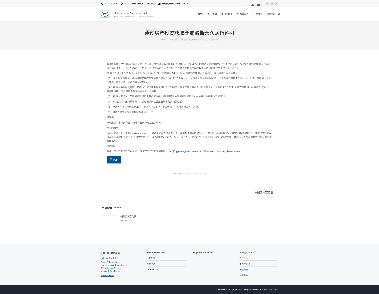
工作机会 (151, 257)
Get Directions (107, 275)
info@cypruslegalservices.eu (184, 151)
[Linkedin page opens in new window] (272, 4)
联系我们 (244, 275)
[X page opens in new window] (276, 4)
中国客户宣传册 (128, 216)
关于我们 (244, 269)
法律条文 (185, 173)
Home (242, 257)
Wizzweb (274, 289)
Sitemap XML (153, 269)
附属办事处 (245, 263)
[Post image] (109, 221)
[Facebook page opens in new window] (267, 4)
